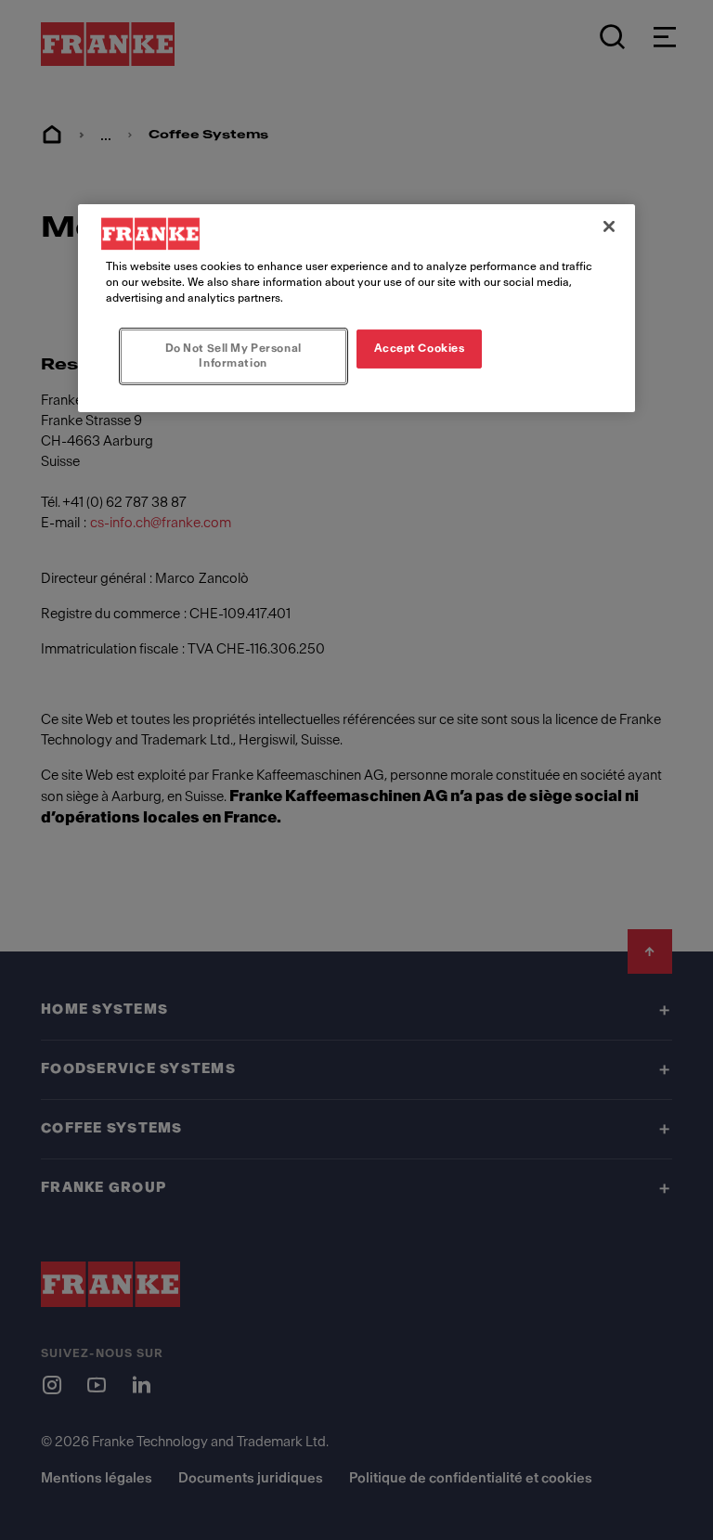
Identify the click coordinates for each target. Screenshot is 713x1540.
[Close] (609, 226)
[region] (356, 308)
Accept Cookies (419, 348)
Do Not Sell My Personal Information (233, 356)
